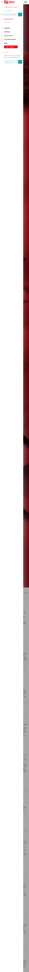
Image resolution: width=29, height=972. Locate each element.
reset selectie (9, 10)
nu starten (8, 22)
